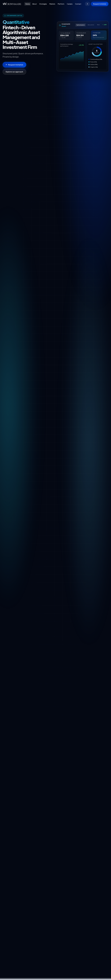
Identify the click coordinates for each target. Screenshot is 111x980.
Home (27, 4)
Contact (78, 4)
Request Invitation (99, 4)
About (34, 4)
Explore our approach (14, 72)
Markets (52, 4)
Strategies (43, 4)
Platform (61, 4)
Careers (70, 4)
